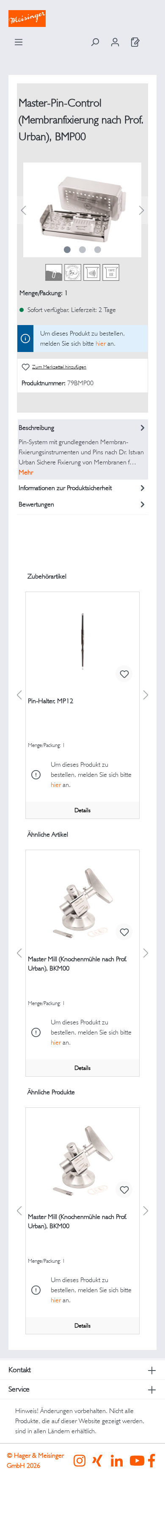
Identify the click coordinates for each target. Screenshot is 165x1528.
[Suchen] (95, 42)
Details (82, 810)
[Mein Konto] (115, 42)
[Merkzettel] (135, 42)
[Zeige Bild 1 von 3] (67, 249)
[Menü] (18, 42)
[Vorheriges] (23, 210)
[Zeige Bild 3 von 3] (97, 249)
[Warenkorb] (151, 39)
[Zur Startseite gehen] (82, 18)
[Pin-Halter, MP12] (82, 647)
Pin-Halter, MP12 (50, 701)
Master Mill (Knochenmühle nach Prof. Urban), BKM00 (77, 963)
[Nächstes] (141, 210)
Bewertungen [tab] (36, 504)
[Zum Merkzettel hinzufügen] (124, 673)
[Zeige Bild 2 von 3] (82, 249)
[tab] (83, 449)
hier (101, 343)
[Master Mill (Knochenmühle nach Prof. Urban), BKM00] (82, 905)
